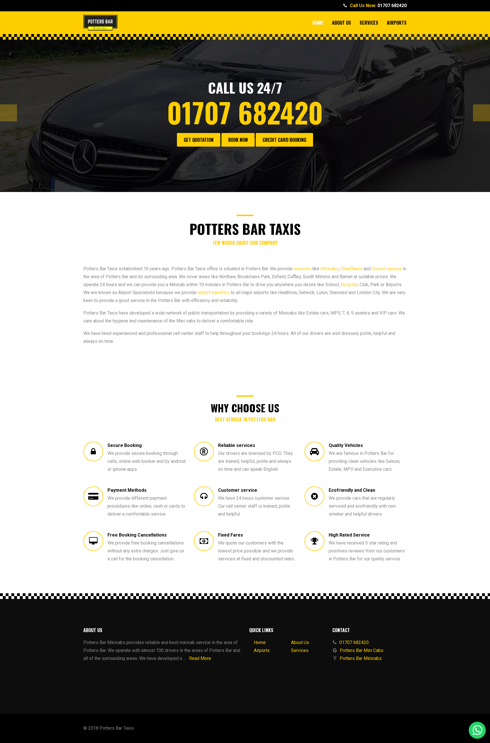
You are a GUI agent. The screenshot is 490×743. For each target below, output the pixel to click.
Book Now (238, 139)
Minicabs (329, 268)
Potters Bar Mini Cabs (361, 650)
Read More (200, 658)
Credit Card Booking (284, 139)
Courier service (387, 268)
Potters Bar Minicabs (361, 658)
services (302, 268)
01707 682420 (392, 5)
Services (369, 22)
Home (318, 22)
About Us (341, 22)
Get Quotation (199, 139)
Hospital (349, 284)
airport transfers (214, 292)
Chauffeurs (351, 268)
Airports (397, 22)
